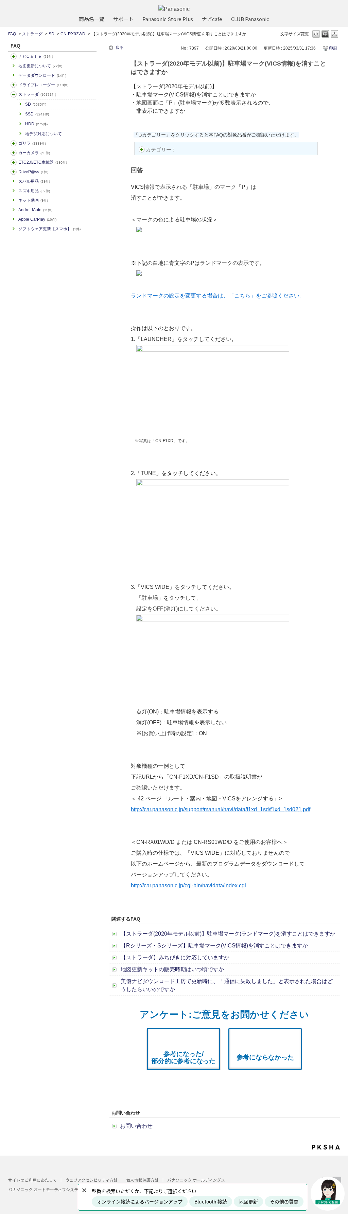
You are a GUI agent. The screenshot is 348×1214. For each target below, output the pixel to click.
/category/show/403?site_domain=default (14, 172)
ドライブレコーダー (43, 85)
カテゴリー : (160, 149)
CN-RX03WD (72, 34)
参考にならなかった (265, 1057)
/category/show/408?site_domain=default (14, 56)
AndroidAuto (35, 209)
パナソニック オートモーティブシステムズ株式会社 (55, 1189)
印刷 (333, 48)
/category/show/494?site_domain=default (14, 153)
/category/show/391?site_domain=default (14, 94)
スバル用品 (34, 181)
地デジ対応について (43, 133)
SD (51, 34)
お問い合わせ (136, 1126)
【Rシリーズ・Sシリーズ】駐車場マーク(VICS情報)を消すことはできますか (214, 945)
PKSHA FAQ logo (326, 1147)
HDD (36, 124)
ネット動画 (33, 200)
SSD (37, 114)
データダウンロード (42, 75)
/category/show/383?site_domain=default (14, 143)
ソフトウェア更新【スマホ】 (49, 229)
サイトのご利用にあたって (32, 1180)
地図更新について (40, 66)
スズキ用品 (34, 190)
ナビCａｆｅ (35, 56)
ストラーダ (32, 34)
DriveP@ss (33, 171)
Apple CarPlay (37, 219)
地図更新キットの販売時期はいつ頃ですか (172, 969)
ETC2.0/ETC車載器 (42, 162)
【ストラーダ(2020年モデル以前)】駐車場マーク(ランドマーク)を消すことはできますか (228, 934)
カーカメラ (34, 152)
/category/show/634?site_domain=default (14, 85)
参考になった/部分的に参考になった (183, 1057)
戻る (120, 47)
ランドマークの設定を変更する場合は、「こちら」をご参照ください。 (218, 295)
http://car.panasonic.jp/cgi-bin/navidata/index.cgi (188, 885)
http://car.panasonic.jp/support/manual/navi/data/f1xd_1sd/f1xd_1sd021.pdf (220, 809)
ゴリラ (32, 143)
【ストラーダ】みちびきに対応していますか (175, 957)
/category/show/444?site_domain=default (14, 162)
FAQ (12, 34)
